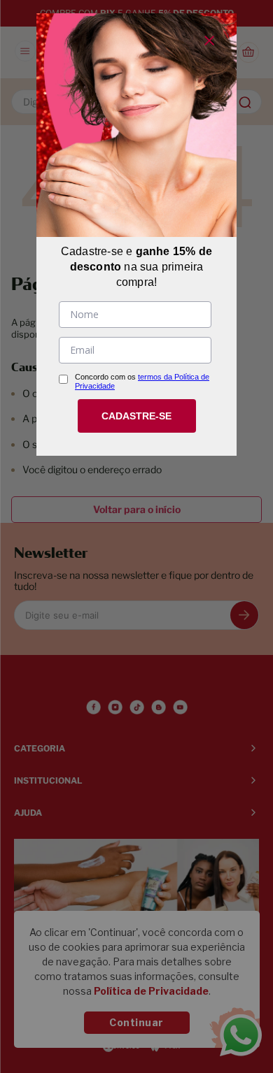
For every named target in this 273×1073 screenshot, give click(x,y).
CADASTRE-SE (137, 416)
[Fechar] (209, 40)
